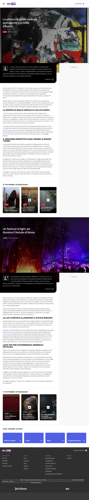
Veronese (16, 130)
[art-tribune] (21, 488)
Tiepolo (22, 130)
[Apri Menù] (5, 4)
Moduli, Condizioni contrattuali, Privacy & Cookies (33, 479)
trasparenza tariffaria (78, 479)
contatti (11, 481)
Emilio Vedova (33, 88)
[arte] (12, 4)
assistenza (5, 481)
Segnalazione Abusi (36, 482)
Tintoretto (9, 130)
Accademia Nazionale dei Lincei (14, 332)
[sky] (67, 489)
